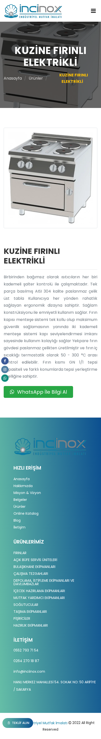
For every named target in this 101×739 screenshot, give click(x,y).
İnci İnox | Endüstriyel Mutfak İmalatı (37, 723)
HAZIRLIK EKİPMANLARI (30, 625)
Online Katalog (25, 513)
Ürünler (36, 78)
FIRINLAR (19, 553)
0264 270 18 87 (26, 660)
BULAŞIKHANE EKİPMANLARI (34, 566)
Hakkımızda (23, 486)
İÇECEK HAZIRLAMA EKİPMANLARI (39, 591)
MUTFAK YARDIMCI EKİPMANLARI (39, 597)
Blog (17, 520)
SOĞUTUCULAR (25, 604)
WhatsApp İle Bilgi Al (41, 391)
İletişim (19, 527)
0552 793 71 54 (25, 650)
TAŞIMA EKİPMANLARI (30, 611)
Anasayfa (13, 78)
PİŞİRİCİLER (21, 618)
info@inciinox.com (29, 671)
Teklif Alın (20, 723)
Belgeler (20, 499)
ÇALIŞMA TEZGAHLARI (30, 573)
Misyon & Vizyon (27, 492)
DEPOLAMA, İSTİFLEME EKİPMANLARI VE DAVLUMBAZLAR (43, 582)
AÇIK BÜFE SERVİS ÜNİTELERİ (35, 560)
